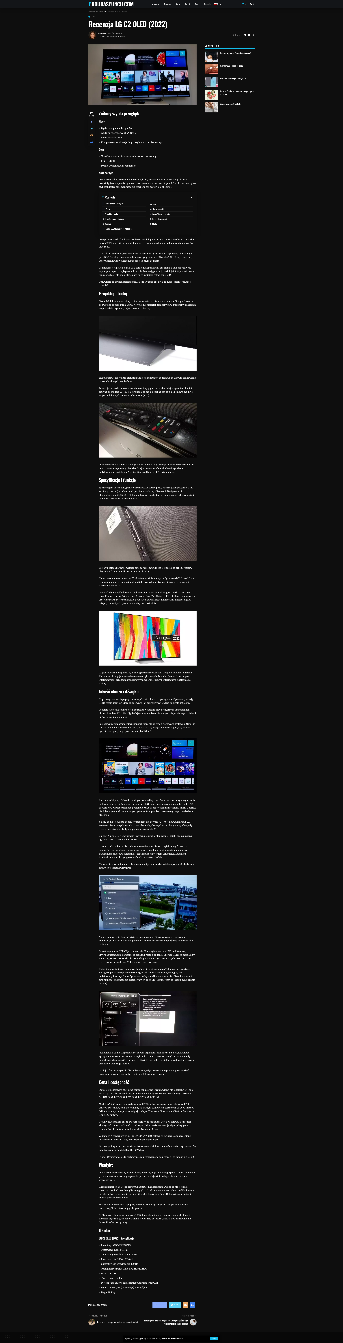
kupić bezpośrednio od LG (125, 1146)
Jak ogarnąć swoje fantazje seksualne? (235, 53)
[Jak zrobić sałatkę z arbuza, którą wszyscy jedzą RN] (211, 95)
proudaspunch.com (110, 4)
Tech (93, 17)
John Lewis (151, 1125)
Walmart (141, 1150)
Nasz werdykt (158, 209)
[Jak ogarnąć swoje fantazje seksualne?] (211, 57)
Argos (155, 1129)
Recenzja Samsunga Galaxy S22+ (233, 78)
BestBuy (130, 1150)
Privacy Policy (160, 1338)
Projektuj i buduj (111, 214)
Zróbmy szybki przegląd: (114, 203)
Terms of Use (176, 1338)
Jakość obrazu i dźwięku (114, 218)
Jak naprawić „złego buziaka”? (232, 65)
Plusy (155, 204)
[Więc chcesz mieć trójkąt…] (211, 107)
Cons (108, 209)
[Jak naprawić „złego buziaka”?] (211, 69)
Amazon (145, 1129)
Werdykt (108, 223)
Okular (154, 223)
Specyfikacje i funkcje (161, 214)
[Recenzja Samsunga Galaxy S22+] (211, 82)
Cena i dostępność (159, 218)
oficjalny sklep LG (121, 1121)
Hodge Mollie (103, 33)
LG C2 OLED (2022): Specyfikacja (119, 228)
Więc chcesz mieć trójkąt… (230, 103)
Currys (139, 1125)
